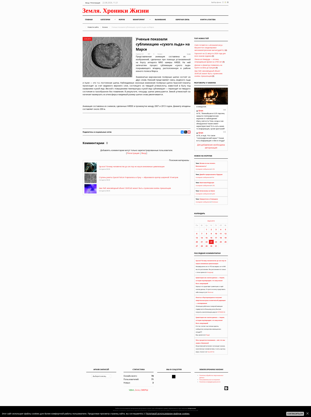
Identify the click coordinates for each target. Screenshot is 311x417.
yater (213, 194)
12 (225, 233)
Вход (143, 153)
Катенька (215, 202)
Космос (105, 27)
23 (211, 242)
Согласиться (295, 414)
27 (197, 246)
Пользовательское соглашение (209, 380)
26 (225, 242)
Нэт (213, 177)
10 (216, 233)
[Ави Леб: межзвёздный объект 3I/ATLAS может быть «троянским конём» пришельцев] (90, 193)
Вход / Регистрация (92, 3)
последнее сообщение (203, 169)
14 (202, 238)
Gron (137, 390)
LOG (213, 169)
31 (216, 246)
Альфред (210, 272)
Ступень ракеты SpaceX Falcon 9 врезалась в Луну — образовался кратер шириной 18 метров (138, 177)
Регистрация (133, 153)
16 (211, 238)
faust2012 (211, 352)
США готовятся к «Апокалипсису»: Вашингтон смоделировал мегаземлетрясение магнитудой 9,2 (209, 47)
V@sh (131, 390)
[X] (185, 132)
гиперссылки (191, 408)
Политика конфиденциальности (209, 382)
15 (206, 238)
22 (206, 242)
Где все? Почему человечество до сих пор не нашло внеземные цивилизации (131, 166)
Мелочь (210, 292)
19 (225, 238)
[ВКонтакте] (182, 132)
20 (197, 242)
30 (211, 246)
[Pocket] (189, 132)
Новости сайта (93, 27)
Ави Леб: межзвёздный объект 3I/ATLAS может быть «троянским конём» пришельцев (135, 188)
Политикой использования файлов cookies (167, 414)
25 (221, 242)
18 (221, 238)
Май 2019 (211, 221)
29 (206, 246)
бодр (207, 335)
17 (216, 238)
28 (202, 246)
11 (221, 233)
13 (197, 238)
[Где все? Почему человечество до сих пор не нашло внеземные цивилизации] (90, 171)
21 (202, 242)
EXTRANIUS (221, 312)
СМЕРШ (144, 390)
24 (216, 242)
